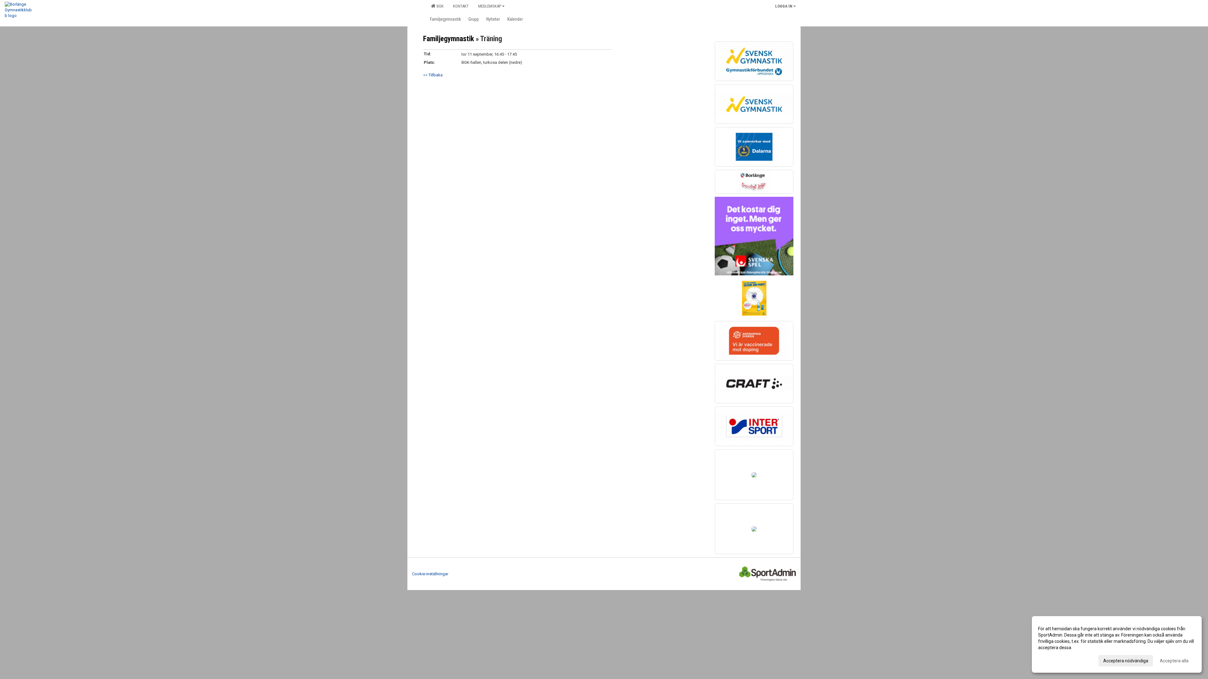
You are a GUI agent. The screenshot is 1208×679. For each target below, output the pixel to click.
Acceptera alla (1174, 660)
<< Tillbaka (433, 75)
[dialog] (1117, 644)
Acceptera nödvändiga (1125, 660)
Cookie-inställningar (430, 573)
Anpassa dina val (1055, 659)
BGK (439, 6)
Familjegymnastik (448, 39)
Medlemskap (489, 6)
